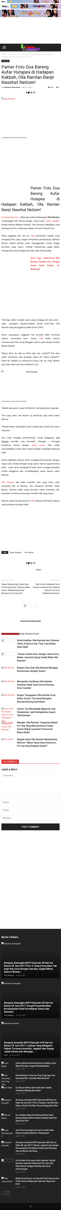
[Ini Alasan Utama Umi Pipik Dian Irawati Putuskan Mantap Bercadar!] (7, 1090)
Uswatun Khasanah (12, 87)
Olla (32, 235)
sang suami (38, 445)
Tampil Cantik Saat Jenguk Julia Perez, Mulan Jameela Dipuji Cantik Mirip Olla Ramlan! (38, 657)
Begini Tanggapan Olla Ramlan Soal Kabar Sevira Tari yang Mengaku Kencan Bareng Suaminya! (36, 698)
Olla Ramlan (7, 482)
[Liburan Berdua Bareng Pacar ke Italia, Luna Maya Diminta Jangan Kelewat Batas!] (7, 1066)
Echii (6, 1055)
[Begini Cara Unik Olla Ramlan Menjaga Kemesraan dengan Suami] (8, 671)
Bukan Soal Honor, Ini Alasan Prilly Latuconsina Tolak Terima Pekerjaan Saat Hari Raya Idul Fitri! (37, 1181)
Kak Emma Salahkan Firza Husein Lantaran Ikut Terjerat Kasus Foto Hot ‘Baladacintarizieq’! (46, 589)
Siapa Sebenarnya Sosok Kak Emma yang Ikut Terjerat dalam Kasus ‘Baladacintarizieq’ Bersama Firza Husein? (15, 589)
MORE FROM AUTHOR (29, 634)
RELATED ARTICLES (10, 634)
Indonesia (5, 61)
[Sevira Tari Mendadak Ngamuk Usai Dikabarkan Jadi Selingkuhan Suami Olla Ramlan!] (8, 719)
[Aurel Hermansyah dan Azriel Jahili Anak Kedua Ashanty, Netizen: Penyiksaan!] (7, 1133)
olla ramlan (29, 552)
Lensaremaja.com (9, 217)
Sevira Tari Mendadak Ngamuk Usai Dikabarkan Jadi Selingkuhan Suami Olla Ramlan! (36, 712)
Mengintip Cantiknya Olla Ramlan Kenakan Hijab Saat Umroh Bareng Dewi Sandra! (35, 684)
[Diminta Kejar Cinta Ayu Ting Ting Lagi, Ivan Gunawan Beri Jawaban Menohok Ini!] (7, 1080)
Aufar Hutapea (53, 221)
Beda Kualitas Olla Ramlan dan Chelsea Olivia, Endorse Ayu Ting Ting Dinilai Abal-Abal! (38, 643)
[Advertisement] (30, 35)
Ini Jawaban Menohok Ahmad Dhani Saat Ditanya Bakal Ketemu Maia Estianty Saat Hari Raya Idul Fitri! (36, 1118)
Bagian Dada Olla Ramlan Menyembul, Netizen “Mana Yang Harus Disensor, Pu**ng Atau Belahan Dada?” (37, 742)
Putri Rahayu (9, 975)
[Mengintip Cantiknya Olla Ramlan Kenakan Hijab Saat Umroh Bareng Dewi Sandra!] (8, 685)
